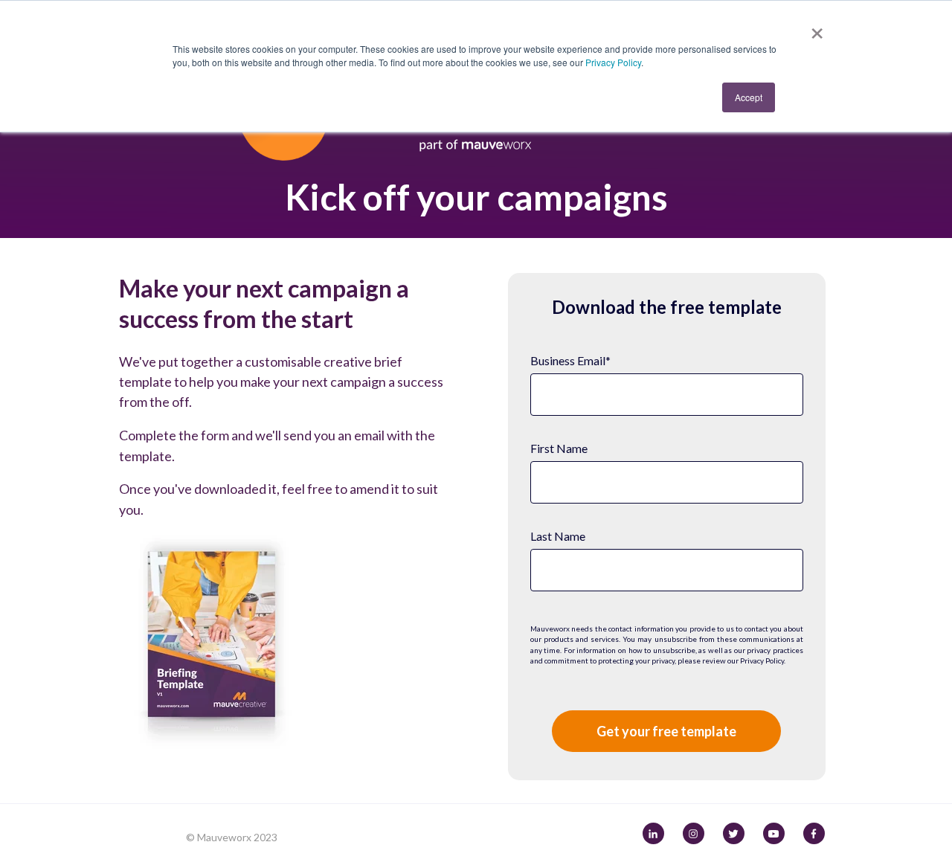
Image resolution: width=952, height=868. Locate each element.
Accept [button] (748, 97)
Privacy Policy (613, 62)
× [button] (817, 28)
